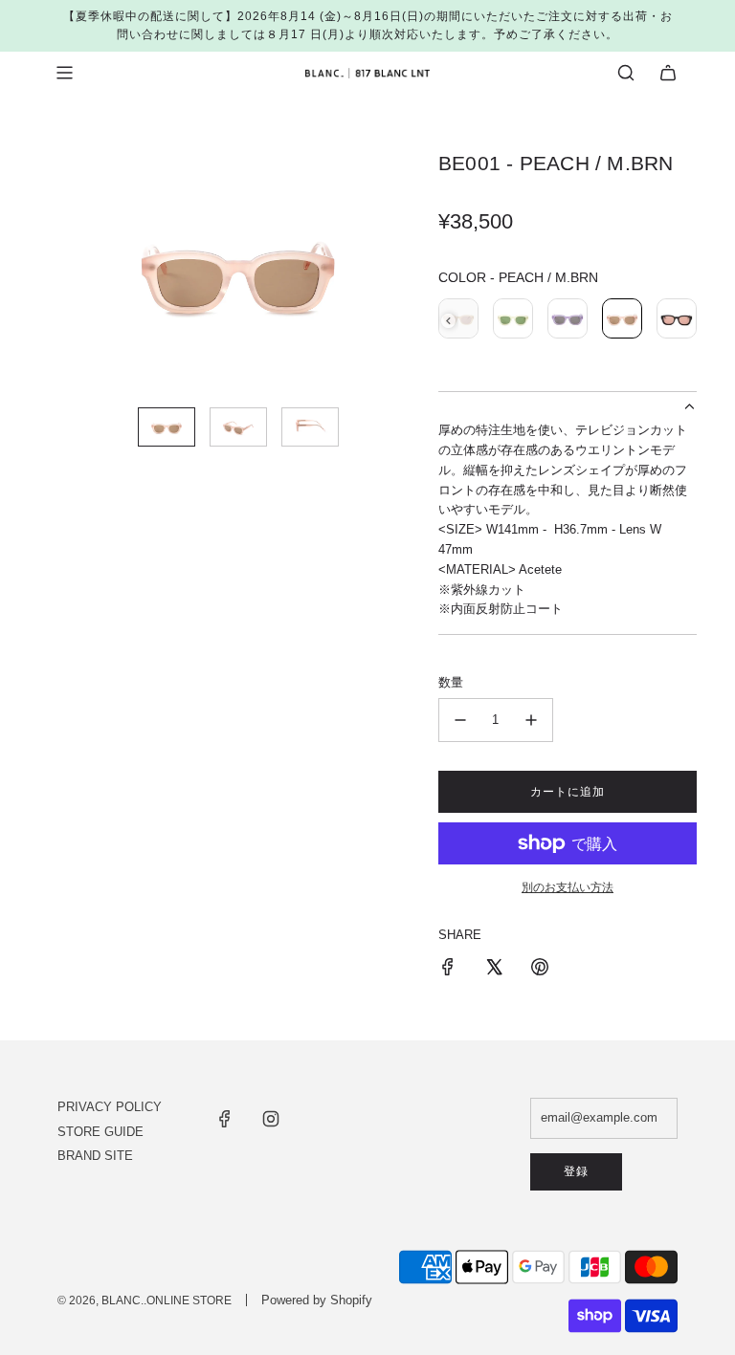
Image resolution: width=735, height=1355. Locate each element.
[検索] (626, 73)
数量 (450, 682)
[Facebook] (225, 1119)
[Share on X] (494, 970)
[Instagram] (271, 1119)
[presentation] (448, 321)
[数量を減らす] (460, 720)
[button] (72, 271)
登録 (576, 1171)
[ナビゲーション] (64, 73)
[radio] (513, 321)
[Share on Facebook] (448, 970)
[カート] (668, 73)
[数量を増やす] (531, 720)
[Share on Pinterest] (540, 970)
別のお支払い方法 (567, 887)
